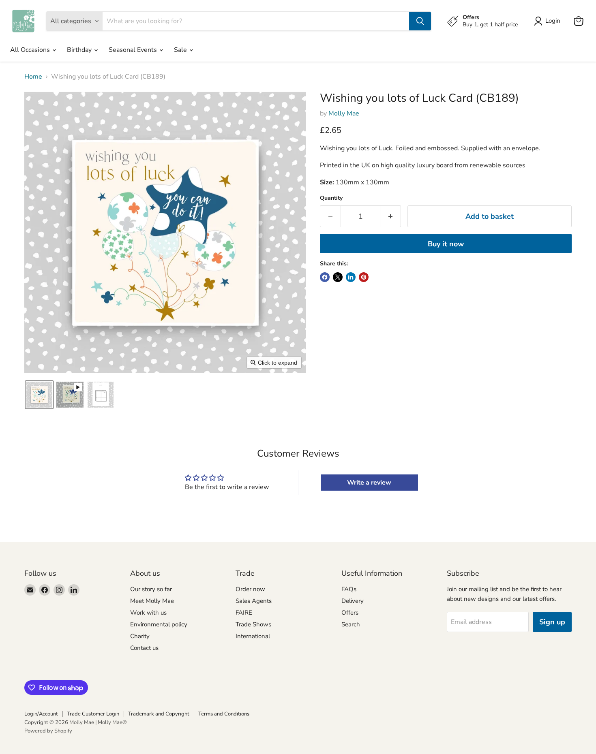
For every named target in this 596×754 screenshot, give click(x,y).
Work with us (148, 613)
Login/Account (41, 714)
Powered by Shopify (48, 731)
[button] (39, 394)
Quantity (331, 198)
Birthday (80, 49)
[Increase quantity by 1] (390, 216)
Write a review (369, 482)
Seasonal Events (134, 49)
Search (350, 624)
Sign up (552, 622)
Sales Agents (254, 601)
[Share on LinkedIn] (351, 277)
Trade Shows (253, 624)
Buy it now (446, 244)
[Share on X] (338, 277)
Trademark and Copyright (158, 714)
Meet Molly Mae (152, 601)
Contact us (144, 648)
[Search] (420, 21)
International (253, 636)
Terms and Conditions (223, 714)
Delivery (352, 601)
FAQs (348, 589)
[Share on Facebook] (325, 277)
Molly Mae (343, 113)
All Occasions (30, 49)
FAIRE (244, 613)
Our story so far (151, 589)
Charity (140, 636)
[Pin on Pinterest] (364, 277)
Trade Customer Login (93, 714)
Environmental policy (158, 624)
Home (33, 76)
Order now (250, 589)
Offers (349, 613)
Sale (181, 49)
